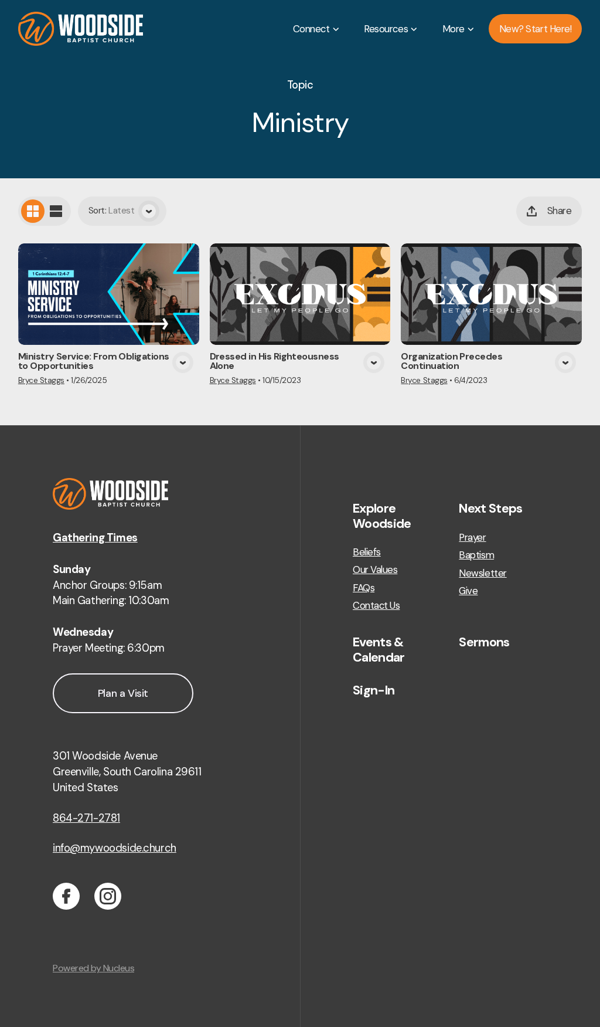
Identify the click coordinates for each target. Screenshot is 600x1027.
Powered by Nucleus (93, 968)
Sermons (484, 642)
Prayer (472, 537)
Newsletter (482, 573)
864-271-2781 (86, 818)
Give (468, 591)
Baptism (476, 555)
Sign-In (373, 690)
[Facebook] (66, 896)
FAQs (363, 588)
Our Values (375, 570)
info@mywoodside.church (114, 848)
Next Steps (490, 508)
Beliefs (367, 552)
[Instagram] (107, 896)
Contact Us (376, 605)
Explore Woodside (382, 515)
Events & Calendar (379, 649)
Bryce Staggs (41, 380)
